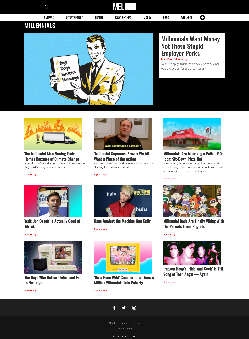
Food (166, 17)
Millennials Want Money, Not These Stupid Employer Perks (191, 46)
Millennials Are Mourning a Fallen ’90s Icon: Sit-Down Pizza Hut (193, 156)
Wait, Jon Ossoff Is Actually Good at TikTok (52, 223)
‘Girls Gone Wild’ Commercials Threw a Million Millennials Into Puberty (124, 280)
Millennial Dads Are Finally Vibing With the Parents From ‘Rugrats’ (193, 223)
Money (147, 17)
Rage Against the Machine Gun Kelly (122, 221)
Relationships (123, 17)
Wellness (186, 17)
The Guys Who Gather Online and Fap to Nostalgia (52, 280)
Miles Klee (166, 59)
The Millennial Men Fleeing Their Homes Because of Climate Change (51, 156)
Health (99, 17)
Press (137, 323)
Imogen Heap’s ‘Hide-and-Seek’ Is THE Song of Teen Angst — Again (193, 271)
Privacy (125, 323)
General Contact (124, 328)
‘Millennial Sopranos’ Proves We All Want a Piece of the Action (121, 156)
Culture (49, 17)
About (112, 323)
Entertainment (74, 17)
